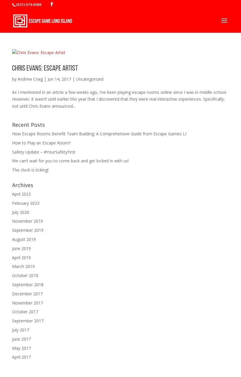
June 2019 (21, 248)
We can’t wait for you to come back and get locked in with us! (70, 161)
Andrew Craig (30, 79)
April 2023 (21, 194)
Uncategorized (89, 79)
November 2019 (27, 221)
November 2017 (27, 303)
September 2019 (27, 230)
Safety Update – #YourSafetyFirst (44, 152)
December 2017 (27, 294)
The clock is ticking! (30, 170)
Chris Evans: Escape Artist (45, 69)
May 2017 (21, 348)
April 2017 (21, 357)
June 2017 (21, 339)
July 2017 (20, 330)
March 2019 (23, 266)
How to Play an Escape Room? (41, 143)
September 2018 (27, 284)
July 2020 (20, 212)
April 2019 (21, 257)
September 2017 (27, 321)
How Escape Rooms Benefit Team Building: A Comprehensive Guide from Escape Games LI (99, 133)
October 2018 (25, 275)
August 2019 (24, 239)
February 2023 (25, 203)
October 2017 (25, 311)
